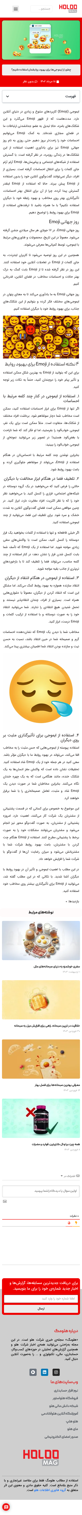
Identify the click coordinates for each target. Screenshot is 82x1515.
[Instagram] (56, 1372)
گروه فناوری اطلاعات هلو (50, 1490)
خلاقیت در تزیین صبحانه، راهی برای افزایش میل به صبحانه (47, 1026)
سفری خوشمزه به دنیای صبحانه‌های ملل (57, 967)
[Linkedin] (44, 1372)
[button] (15, 9)
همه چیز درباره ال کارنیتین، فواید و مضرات (56, 1144)
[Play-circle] (33, 1372)
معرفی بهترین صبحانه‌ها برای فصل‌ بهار (57, 1085)
